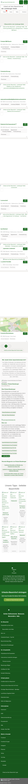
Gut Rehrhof (4, 229)
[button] (2, 346)
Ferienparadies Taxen (22, 506)
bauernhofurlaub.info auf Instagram (9, 442)
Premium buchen (6, 661)
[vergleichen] (1, 31)
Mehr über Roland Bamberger (8, 415)
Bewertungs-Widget (5, 665)
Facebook (3, 737)
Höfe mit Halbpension (6, 701)
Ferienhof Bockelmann (7, 333)
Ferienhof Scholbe (6, 261)
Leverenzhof (4, 200)
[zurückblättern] (3, 33)
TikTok (2, 753)
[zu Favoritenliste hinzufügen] (1, 27)
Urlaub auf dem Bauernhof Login (10, 772)
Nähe (17, 12)
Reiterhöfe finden (5, 697)
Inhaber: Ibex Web (5, 729)
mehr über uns (6, 456)
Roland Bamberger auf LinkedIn (9, 412)
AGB (2, 713)
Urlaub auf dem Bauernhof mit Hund (9, 685)
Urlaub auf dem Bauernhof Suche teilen (13, 350)
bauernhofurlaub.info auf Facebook (9, 445)
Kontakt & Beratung (5, 673)
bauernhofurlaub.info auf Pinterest (9, 450)
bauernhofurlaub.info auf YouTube (9, 453)
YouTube (3, 757)
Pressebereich (4, 721)
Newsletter (3, 761)
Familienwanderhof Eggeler (5, 541)
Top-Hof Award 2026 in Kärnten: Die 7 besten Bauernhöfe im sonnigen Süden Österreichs (13, 474)
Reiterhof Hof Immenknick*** (9, 124)
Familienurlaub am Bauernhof (8, 681)
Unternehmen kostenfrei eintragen (9, 657)
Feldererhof (14, 500)
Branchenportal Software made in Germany (9, 780)
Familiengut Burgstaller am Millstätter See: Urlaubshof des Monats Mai (13, 466)
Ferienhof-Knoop (5, 71)
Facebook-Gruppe (5, 741)
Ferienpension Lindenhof (8, 248)
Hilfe (2, 725)
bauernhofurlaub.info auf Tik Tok (9, 447)
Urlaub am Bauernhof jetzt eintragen (15, 599)
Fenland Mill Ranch (6, 41)
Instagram (3, 745)
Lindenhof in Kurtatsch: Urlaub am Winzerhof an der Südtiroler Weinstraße (14, 470)
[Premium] (24, 486)
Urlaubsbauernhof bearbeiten (8, 653)
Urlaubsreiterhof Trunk (6, 513)
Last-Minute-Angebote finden (8, 693)
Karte (10, 12)
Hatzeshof (22, 535)
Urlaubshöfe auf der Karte (7, 625)
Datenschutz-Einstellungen (7, 645)
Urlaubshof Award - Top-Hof (7, 637)
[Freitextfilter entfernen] (21, 2)
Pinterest (3, 749)
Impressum (3, 709)
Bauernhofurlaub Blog (6, 641)
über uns (3, 633)
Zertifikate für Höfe (5, 669)
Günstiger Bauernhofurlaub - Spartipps (10, 689)
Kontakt (4, 765)
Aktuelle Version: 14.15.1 (5, 782)
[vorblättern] (24, 33)
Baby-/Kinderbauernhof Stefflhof (14, 538)
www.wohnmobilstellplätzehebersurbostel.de (13, 99)
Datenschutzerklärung (6, 717)
